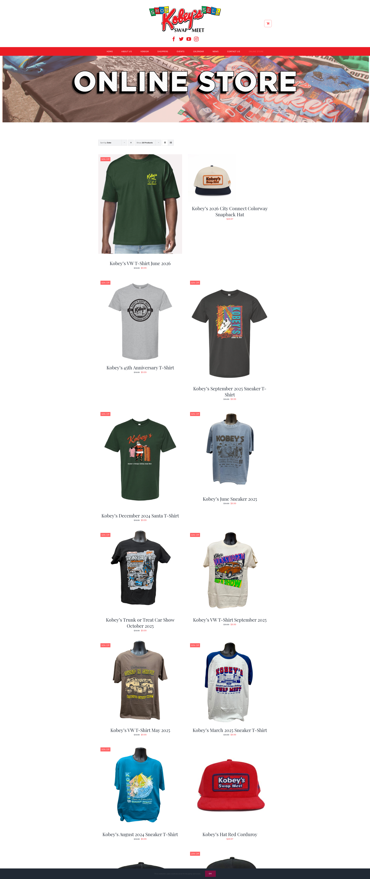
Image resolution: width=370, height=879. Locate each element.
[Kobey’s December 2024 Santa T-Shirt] (140, 411)
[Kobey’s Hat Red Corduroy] (230, 746)
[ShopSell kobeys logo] (185, 6)
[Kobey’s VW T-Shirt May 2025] (140, 642)
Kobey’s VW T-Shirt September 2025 (230, 620)
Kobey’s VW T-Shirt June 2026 (140, 263)
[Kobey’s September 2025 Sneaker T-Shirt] (230, 279)
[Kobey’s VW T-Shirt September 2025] (230, 531)
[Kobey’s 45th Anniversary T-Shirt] (140, 279)
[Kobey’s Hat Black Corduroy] (140, 850)
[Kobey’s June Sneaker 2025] (230, 411)
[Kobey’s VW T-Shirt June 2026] (140, 156)
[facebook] (173, 39)
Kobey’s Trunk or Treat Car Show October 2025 (140, 623)
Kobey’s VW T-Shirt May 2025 (140, 730)
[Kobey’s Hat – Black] (230, 850)
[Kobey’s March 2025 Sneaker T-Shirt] (230, 642)
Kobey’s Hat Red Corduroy (229, 834)
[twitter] (181, 39)
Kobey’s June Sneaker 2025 (230, 499)
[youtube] (188, 39)
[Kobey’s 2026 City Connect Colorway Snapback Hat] (212, 156)
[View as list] (171, 142)
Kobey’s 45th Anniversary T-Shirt (140, 367)
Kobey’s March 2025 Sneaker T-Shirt (230, 730)
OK (210, 873)
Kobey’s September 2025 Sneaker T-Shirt (229, 391)
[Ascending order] (131, 143)
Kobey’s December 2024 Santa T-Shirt (140, 515)
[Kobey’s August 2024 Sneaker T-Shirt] (140, 746)
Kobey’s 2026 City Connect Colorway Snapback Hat (230, 211)
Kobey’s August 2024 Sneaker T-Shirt (140, 834)
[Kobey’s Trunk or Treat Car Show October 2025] (140, 531)
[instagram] (196, 39)
